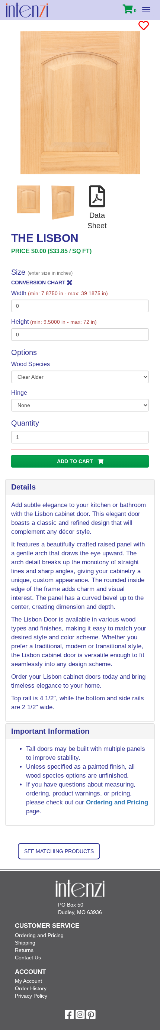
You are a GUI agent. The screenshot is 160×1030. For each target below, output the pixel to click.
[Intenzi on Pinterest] (91, 1017)
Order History (31, 988)
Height (54, 322)
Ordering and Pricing (117, 802)
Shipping (25, 943)
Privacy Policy (31, 996)
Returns (24, 950)
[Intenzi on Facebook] (69, 1017)
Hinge (19, 393)
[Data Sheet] (97, 204)
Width (59, 293)
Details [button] (23, 487)
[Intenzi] (27, 10)
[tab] (80, 487)
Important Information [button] (50, 731)
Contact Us (28, 957)
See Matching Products (59, 851)
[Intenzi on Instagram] (80, 1017)
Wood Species (30, 364)
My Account (28, 981)
